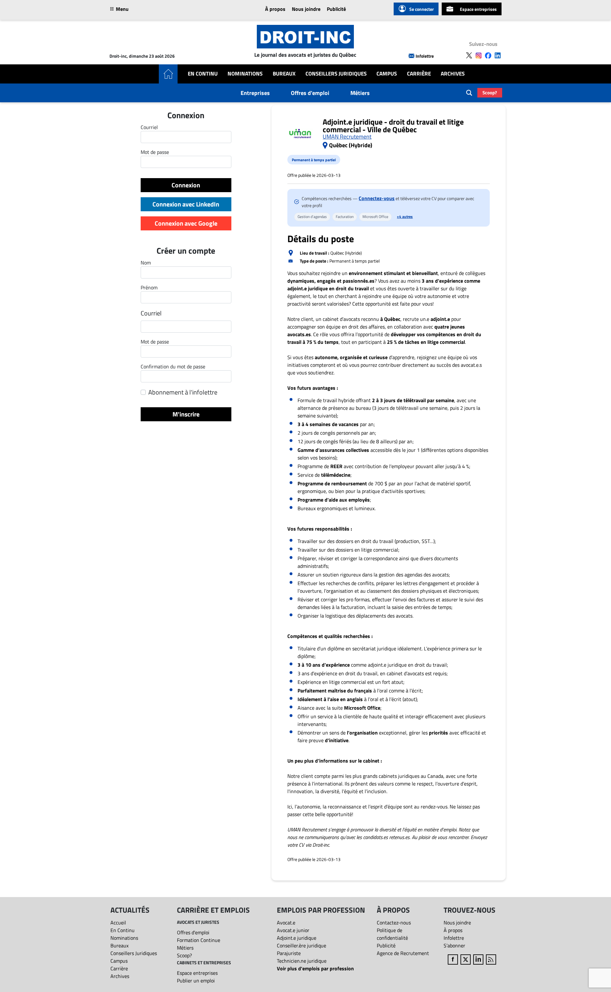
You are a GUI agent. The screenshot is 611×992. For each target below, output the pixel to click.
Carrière (419, 74)
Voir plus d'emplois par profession (315, 968)
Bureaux (284, 74)
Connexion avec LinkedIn (185, 204)
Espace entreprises (478, 9)
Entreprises (255, 93)
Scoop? (489, 92)
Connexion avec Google (186, 223)
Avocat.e (286, 922)
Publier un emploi (196, 980)
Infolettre (425, 56)
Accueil (118, 922)
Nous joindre (306, 9)
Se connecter (421, 9)
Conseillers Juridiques (336, 74)
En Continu (203, 74)
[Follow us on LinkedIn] (498, 55)
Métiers (360, 93)
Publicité (336, 9)
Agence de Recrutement (403, 953)
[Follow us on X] (469, 55)
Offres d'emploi (310, 93)
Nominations (245, 74)
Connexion (186, 185)
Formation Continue (198, 940)
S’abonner (454, 945)
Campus (386, 74)
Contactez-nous (394, 922)
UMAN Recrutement (347, 136)
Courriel (151, 313)
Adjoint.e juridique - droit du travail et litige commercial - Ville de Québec (393, 125)
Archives (453, 74)
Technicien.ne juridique (302, 961)
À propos (275, 9)
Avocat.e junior (293, 930)
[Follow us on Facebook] (488, 55)
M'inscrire (186, 414)
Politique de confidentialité (392, 934)
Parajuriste (289, 953)
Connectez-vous (377, 198)
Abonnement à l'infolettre (182, 392)
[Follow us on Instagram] (478, 55)
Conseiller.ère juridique (301, 945)
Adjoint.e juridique (296, 938)
